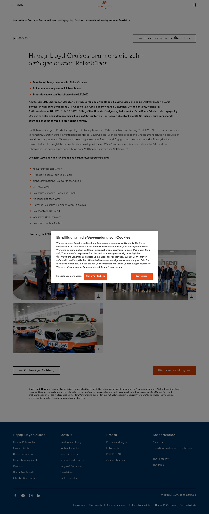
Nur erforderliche (95, 276)
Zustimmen (142, 276)
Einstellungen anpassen (69, 276)
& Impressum (114, 267)
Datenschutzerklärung (95, 267)
